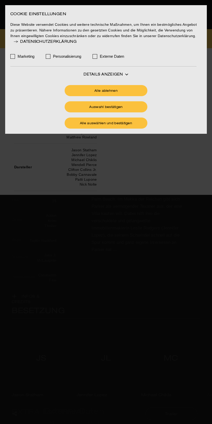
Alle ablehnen (106, 91)
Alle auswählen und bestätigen (106, 123)
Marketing (26, 56)
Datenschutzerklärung (48, 42)
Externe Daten (112, 56)
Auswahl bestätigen (106, 107)
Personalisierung (67, 56)
